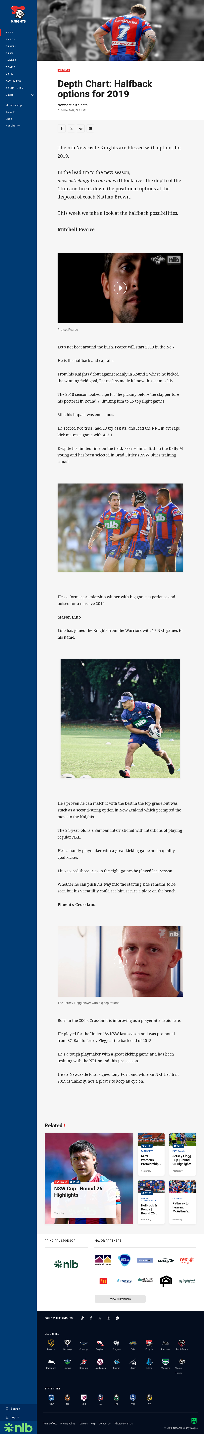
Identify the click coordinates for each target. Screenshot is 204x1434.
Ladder (11, 60)
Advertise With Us (123, 1423)
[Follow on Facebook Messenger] (117, 1318)
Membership (14, 105)
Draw (10, 53)
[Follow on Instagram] (108, 1318)
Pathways (13, 81)
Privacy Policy (67, 1423)
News (10, 32)
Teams (11, 67)
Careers (84, 1423)
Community (15, 88)
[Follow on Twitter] (99, 1318)
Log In (15, 1417)
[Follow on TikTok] (82, 1318)
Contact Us (105, 1423)
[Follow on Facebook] (91, 1318)
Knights (64, 70)
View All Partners (120, 1299)
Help (93, 1423)
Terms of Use (50, 1423)
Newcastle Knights (72, 104)
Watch (11, 39)
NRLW (10, 74)
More (10, 94)
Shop (9, 119)
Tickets (11, 112)
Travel (11, 46)
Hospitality (13, 125)
